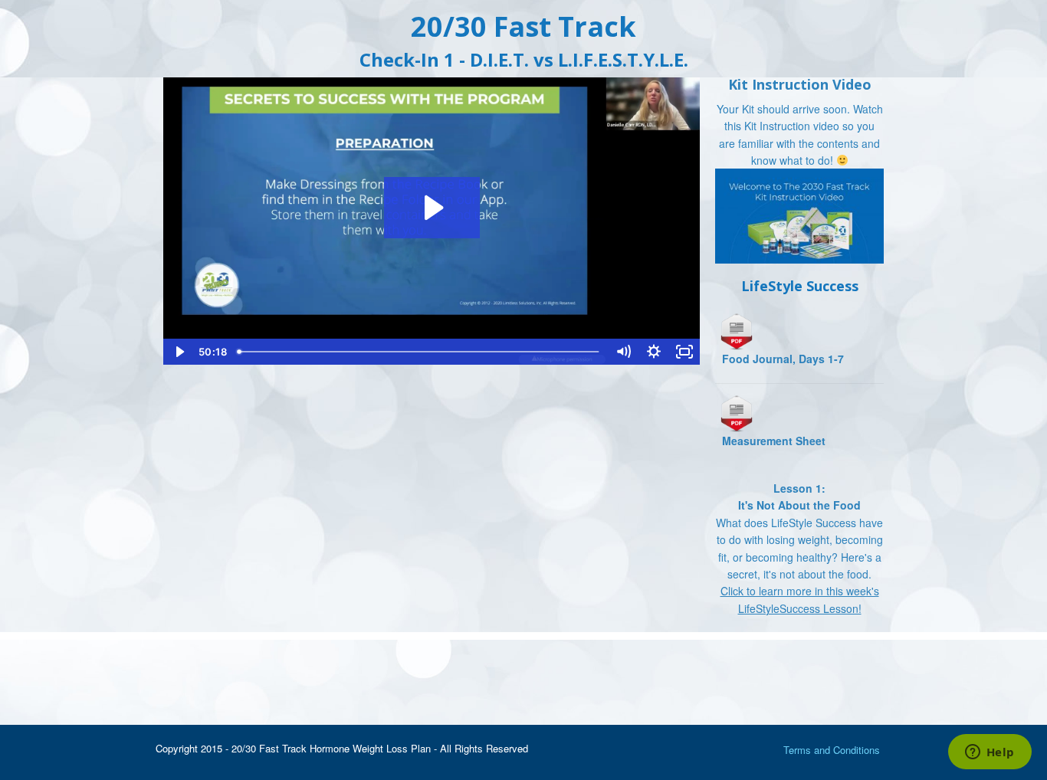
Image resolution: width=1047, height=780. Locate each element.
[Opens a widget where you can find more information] (989, 753)
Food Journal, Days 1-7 (783, 358)
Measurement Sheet (773, 440)
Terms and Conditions (831, 749)
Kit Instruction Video (799, 84)
